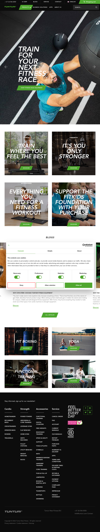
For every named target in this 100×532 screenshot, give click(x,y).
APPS (53, 455)
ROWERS (8, 434)
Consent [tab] (21, 251)
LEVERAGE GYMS (26, 426)
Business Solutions (40, 7)
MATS (38, 453)
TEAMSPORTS (40, 491)
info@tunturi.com (81, 513)
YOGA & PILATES (41, 446)
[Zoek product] (96, 7)
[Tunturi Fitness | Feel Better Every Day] (10, 6)
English (73, 1)
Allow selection (50, 285)
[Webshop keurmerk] (81, 423)
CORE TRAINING (41, 469)
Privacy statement (10, 523)
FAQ (53, 420)
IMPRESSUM (56, 491)
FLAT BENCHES (25, 430)
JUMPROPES (40, 477)
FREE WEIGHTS (41, 428)
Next (94, 66)
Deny (21, 285)
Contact (58, 1)
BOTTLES (39, 495)
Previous (5, 66)
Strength (24, 409)
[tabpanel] (50, 67)
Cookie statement (22, 523)
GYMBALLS (39, 450)
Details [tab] (50, 251)
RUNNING (39, 487)
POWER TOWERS (26, 416)
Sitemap (31, 523)
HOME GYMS (24, 434)
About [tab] (79, 251)
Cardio (8, 409)
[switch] (39, 277)
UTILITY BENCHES (26, 450)
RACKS (22, 459)
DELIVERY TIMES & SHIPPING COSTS (57, 467)
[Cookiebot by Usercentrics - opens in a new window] (83, 245)
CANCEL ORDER (57, 416)
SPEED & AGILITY (42, 438)
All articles (50, 315)
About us (58, 7)
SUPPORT (39, 442)
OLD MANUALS (57, 434)
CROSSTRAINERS (10, 426)
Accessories (40, 409)
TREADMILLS (9, 438)
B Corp (24, 1)
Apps (51, 7)
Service (46, 1)
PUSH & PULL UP (41, 473)
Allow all (79, 285)
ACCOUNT (55, 424)
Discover (16, 305)
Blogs (35, 1)
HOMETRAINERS (10, 416)
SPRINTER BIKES (10, 430)
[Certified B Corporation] (81, 433)
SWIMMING (40, 499)
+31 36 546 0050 (10, 2)
